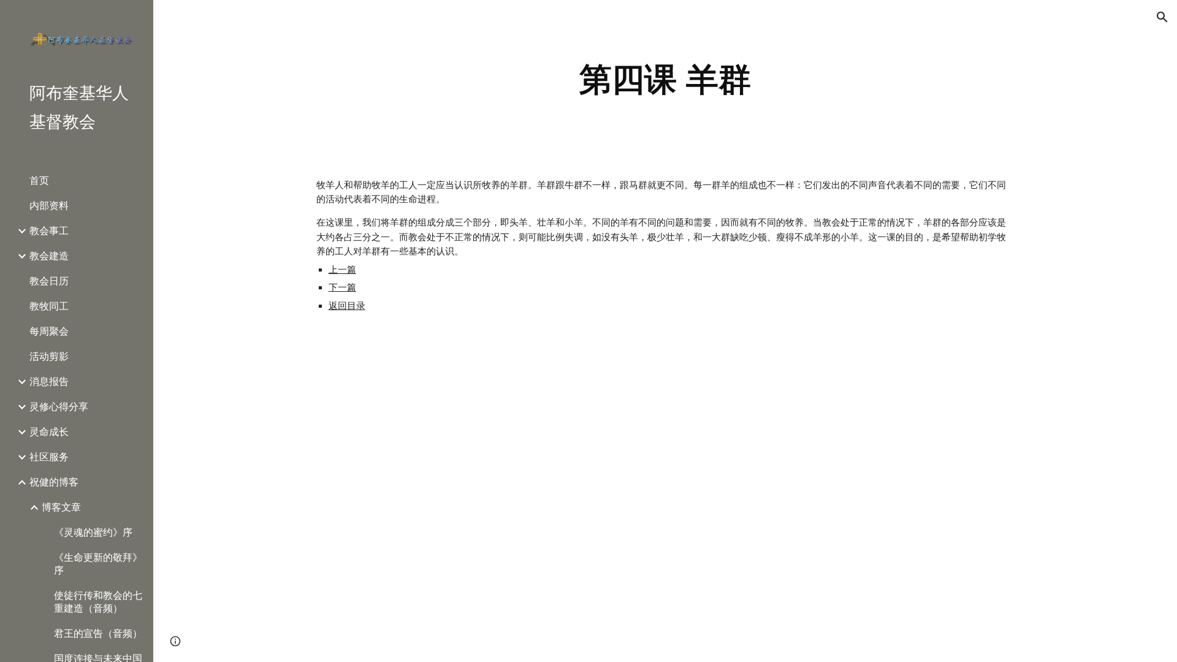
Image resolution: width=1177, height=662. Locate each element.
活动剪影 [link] (49, 356)
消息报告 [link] (49, 381)
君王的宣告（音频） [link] (98, 633)
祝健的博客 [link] (53, 482)
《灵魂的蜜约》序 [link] (93, 532)
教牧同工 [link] (49, 306)
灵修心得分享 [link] (58, 407)
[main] (665, 79)
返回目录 (347, 305)
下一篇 (342, 287)
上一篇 (342, 269)
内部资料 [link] (49, 205)
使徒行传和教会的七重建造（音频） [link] (98, 602)
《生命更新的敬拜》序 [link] (98, 564)
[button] (1162, 17)
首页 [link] (39, 180)
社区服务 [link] (49, 457)
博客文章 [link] (61, 507)
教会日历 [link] (49, 281)
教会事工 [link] (49, 231)
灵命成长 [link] (49, 432)
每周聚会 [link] (49, 331)
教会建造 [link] (49, 256)
